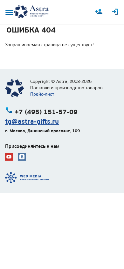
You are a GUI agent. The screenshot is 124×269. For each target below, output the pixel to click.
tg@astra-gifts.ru (32, 121)
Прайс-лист (42, 94)
